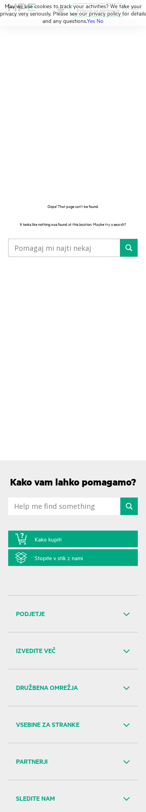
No (100, 20)
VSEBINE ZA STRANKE (47, 724)
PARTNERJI (31, 761)
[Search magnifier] (128, 248)
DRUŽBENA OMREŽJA (47, 687)
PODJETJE (30, 613)
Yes (91, 20)
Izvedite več (36, 650)
